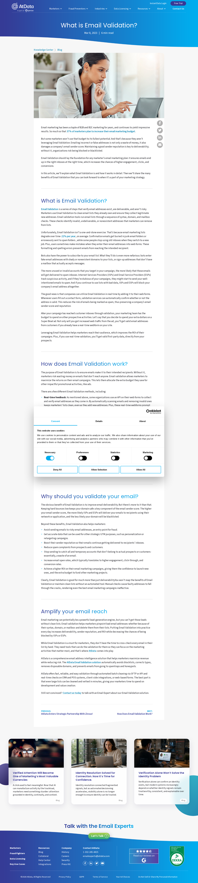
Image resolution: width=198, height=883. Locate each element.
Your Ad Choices (123, 876)
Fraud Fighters (17, 853)
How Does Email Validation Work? (134, 713)
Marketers (54, 8)
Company (67, 848)
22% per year (68, 236)
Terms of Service (100, 876)
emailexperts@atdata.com (96, 856)
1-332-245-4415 (90, 852)
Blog (59, 50)
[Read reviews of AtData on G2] (144, 856)
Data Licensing (121, 8)
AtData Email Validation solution (84, 662)
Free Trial (178, 3)
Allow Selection (99, 469)
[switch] (83, 458)
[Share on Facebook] (160, 123)
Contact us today (72, 693)
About (160, 8)
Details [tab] (99, 421)
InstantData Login (158, 3)
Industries (100, 8)
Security (66, 860)
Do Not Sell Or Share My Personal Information (157, 876)
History (65, 852)
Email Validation (49, 209)
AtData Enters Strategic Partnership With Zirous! (67, 713)
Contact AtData (91, 848)
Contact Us (178, 8)
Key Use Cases (17, 864)
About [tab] (142, 421)
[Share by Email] (160, 145)
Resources (143, 8)
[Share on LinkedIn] (160, 138)
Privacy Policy (65, 876)
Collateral (43, 856)
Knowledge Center (43, 50)
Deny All (57, 469)
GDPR (81, 876)
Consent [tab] (55, 421)
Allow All (140, 469)
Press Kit (66, 864)
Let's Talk (97, 836)
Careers (65, 856)
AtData (92, 651)
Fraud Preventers (77, 8)
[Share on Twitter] (160, 130)
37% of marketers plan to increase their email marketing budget (101, 131)
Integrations (44, 864)
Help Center (44, 860)
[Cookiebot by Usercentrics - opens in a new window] (148, 412)
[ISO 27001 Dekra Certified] (177, 856)
